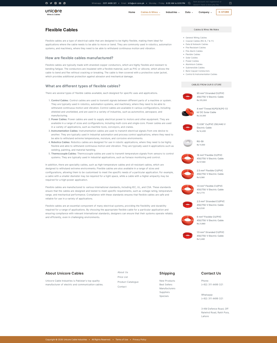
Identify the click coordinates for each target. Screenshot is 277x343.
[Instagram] (55, 3)
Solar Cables (192, 57)
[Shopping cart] (230, 3)
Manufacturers (167, 288)
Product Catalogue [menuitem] (128, 281)
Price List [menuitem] (123, 277)
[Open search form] (189, 3)
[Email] (60, 3)
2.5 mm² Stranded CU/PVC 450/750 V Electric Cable (211, 203)
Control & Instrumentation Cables (201, 74)
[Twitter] (51, 3)
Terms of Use (122, 339)
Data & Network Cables (197, 44)
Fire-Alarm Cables (194, 51)
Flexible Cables (193, 54)
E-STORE (224, 12)
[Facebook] (46, 3)
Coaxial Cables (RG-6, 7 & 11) (200, 41)
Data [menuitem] (187, 12)
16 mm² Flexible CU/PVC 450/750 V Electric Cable (210, 157)
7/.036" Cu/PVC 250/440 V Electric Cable (211, 126)
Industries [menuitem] (171, 12)
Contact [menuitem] (122, 286)
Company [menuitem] (204, 12)
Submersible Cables (195, 67)
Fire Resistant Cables (196, 47)
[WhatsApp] (64, 3)
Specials (164, 296)
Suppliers (164, 292)
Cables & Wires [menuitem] (149, 12)
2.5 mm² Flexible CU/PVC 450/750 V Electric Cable (210, 172)
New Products (167, 280)
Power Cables (192, 61)
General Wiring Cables (196, 37)
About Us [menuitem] (123, 272)
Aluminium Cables (194, 64)
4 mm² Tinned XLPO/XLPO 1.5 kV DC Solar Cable (212, 110)
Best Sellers (165, 284)
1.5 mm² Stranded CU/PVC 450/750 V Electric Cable (210, 234)
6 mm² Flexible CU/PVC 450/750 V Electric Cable (210, 218)
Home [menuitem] (132, 12)
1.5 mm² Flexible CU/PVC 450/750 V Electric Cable (210, 188)
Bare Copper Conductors (197, 71)
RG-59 (200, 141)
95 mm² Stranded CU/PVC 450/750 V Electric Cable (210, 95)
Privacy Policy (139, 339)
